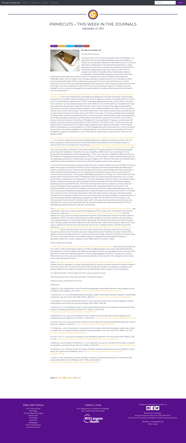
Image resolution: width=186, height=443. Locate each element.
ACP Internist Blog (33, 409)
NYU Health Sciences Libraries (92, 411)
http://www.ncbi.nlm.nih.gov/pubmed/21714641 (118, 345)
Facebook (70, 378)
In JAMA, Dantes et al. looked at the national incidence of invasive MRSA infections (82, 247)
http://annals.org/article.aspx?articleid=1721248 (68, 333)
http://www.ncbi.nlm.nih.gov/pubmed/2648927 (114, 297)
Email (78, 378)
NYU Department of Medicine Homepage (93, 409)
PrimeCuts (54, 46)
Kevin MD (33, 420)
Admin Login (153, 424)
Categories (35, 3)
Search (180, 3)
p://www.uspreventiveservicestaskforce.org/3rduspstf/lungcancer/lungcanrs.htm (87, 339)
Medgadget (33, 422)
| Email (87, 46)
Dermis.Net (33, 418)
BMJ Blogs (33, 411)
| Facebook (78, 46)
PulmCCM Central (33, 427)
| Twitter (70, 46)
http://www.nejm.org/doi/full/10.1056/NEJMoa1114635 (95, 324)
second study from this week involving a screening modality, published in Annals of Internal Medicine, (93, 209)
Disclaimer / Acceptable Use (152, 422)
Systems (44, 3)
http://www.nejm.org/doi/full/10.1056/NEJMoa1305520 (101, 291)
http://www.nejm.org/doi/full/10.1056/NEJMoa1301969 (115, 318)
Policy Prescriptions (33, 425)
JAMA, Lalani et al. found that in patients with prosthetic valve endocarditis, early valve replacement (94, 262)
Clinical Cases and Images (33, 413)
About (25, 3)
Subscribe (54, 3)
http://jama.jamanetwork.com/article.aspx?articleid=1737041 (73, 312)
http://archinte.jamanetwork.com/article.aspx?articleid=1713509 (74, 362)
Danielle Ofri (33, 416)
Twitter (60, 378)
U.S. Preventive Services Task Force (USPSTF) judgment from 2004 (95, 213)
